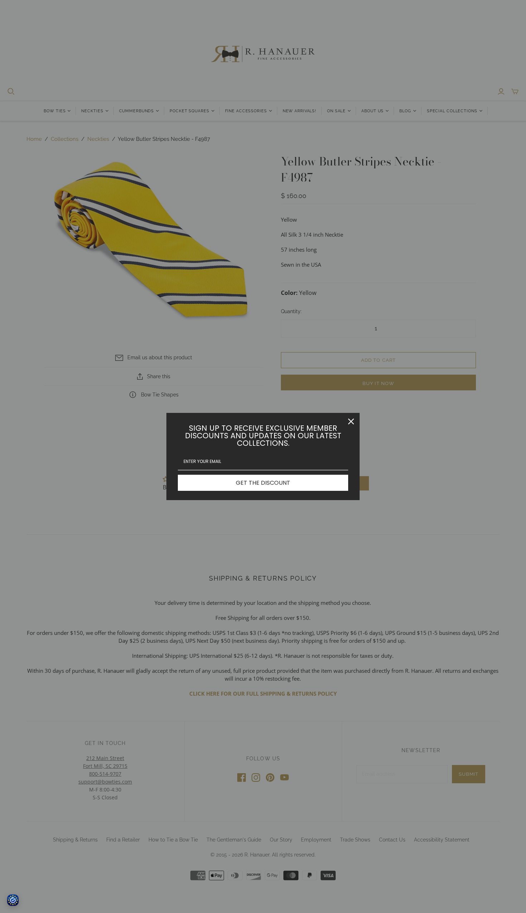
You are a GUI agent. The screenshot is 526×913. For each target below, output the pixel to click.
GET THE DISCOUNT (263, 483)
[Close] (351, 421)
